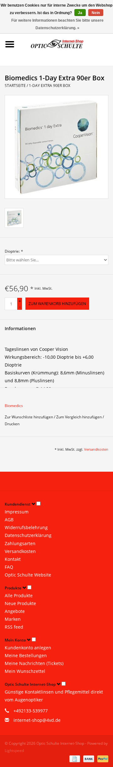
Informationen (20, 328)
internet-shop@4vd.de (37, 720)
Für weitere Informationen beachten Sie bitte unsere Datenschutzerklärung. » (57, 24)
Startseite (15, 85)
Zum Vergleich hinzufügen (79, 417)
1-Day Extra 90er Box (49, 85)
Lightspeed (14, 750)
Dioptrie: (14, 251)
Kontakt (13, 559)
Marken (13, 619)
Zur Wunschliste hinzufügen (29, 417)
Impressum (17, 512)
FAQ (9, 567)
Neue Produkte (20, 603)
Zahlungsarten (20, 543)
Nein (96, 13)
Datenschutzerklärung (28, 535)
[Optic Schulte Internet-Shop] (66, 44)
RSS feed (14, 627)
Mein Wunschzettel (25, 671)
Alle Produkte (19, 595)
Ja (80, 13)
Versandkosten (96, 449)
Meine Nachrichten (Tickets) (34, 663)
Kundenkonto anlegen (28, 648)
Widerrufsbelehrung (26, 527)
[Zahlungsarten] (74, 758)
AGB (9, 520)
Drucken (12, 423)
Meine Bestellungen (26, 655)
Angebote (15, 611)
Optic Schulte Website (28, 575)
